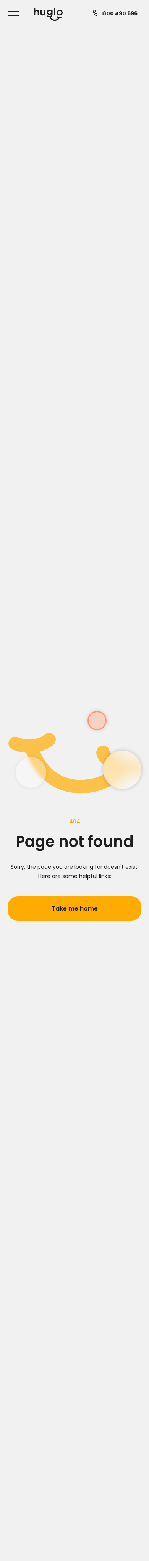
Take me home (75, 908)
